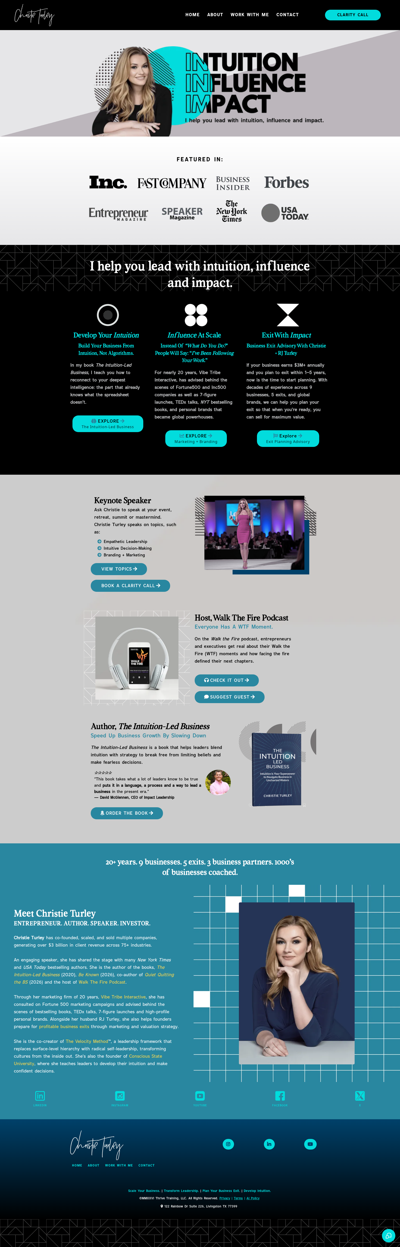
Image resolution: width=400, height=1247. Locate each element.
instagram (119, 1105)
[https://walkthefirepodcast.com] (136, 658)
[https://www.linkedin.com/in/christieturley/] (40, 1096)
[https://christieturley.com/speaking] (256, 535)
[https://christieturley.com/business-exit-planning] (288, 315)
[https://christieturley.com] (35, 15)
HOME (192, 15)
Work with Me (250, 15)
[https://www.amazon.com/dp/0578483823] (218, 782)
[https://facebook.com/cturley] (280, 1096)
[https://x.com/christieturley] (360, 1096)
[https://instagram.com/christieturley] (120, 1096)
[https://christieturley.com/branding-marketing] (196, 315)
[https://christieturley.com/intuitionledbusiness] (108, 315)
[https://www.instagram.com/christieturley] (228, 1144)
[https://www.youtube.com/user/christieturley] (200, 1096)
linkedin (40, 1105)
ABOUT (215, 15)
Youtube (200, 1105)
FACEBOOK (280, 1105)
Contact (287, 15)
